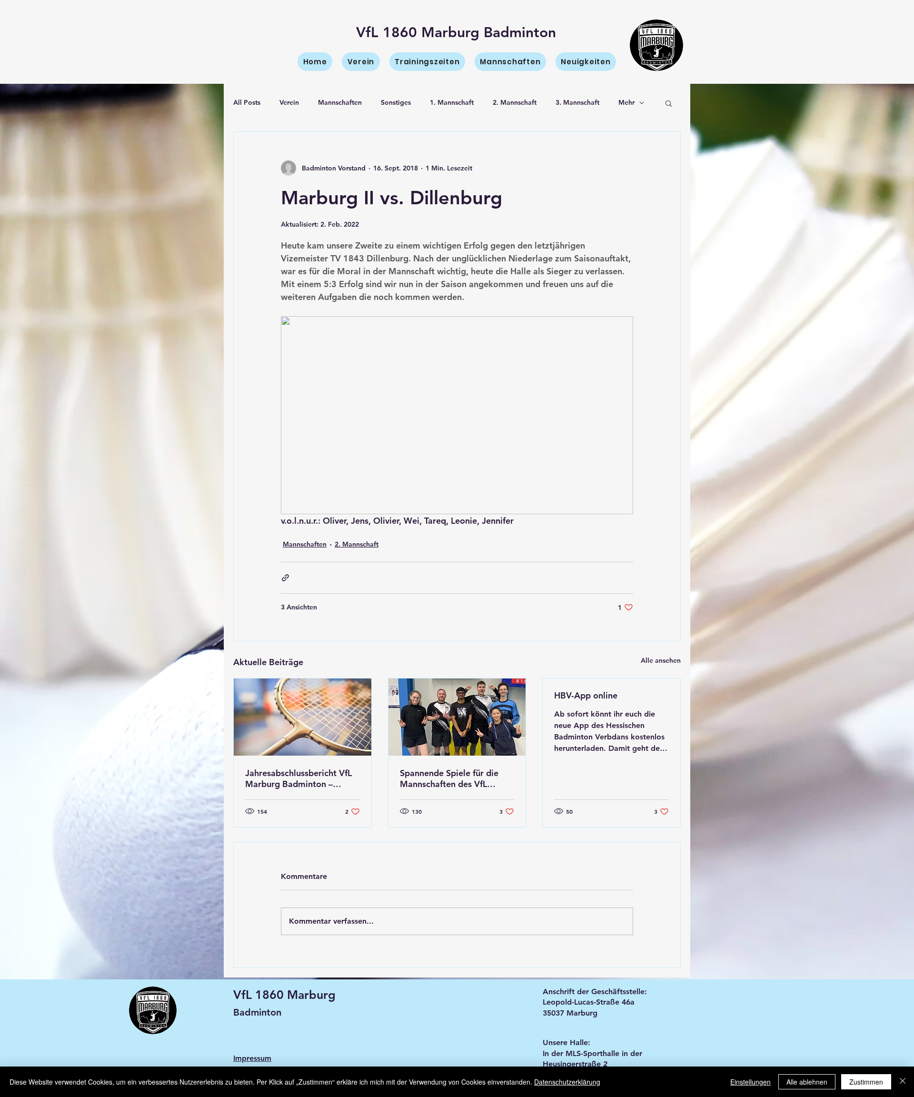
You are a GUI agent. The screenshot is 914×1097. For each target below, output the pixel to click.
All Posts (246, 102)
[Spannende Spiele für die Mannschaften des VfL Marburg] (457, 717)
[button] (668, 103)
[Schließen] (902, 1081)
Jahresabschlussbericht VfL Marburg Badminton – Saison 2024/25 (298, 778)
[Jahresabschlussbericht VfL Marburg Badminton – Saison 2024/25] (302, 717)
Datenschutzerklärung (567, 1082)
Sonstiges (396, 102)
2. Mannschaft (514, 102)
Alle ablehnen (806, 1082)
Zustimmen (866, 1082)
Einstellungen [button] (750, 1082)
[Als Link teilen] (285, 577)
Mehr (626, 102)
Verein (289, 102)
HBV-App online (585, 695)
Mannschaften (340, 102)
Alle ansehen (661, 660)
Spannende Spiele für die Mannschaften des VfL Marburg (449, 778)
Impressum (252, 1058)
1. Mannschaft (452, 102)
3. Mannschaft (577, 102)
